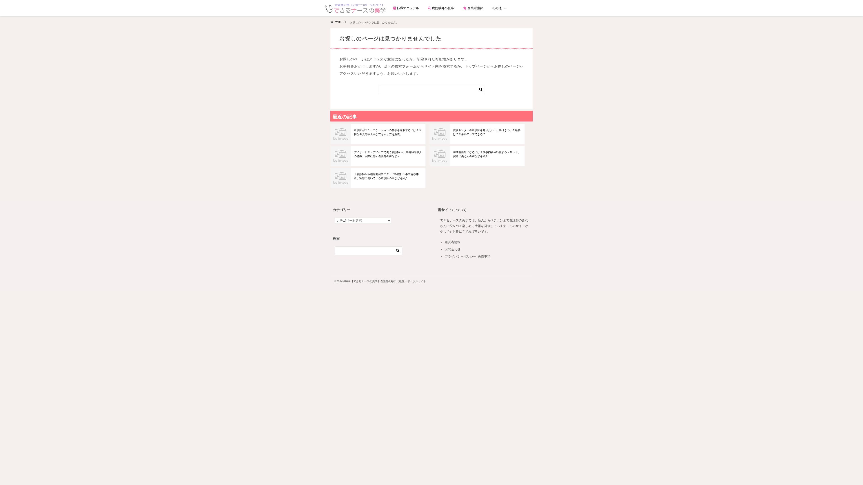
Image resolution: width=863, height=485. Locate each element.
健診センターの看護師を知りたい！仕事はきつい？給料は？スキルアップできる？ (486, 132)
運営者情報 (452, 242)
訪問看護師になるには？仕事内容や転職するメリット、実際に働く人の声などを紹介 (486, 154)
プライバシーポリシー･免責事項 (467, 256)
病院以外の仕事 (442, 8)
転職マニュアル (407, 8)
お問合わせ (452, 249)
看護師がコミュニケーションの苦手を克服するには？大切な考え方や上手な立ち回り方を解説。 (387, 132)
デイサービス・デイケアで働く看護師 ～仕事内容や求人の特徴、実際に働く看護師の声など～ (388, 154)
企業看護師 (475, 8)
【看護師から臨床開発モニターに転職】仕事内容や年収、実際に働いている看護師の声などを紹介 (386, 176)
